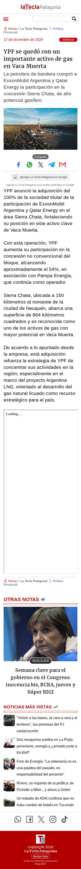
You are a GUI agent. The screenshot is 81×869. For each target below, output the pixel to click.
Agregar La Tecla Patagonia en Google (43, 177)
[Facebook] (29, 819)
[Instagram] (53, 819)
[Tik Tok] (64, 819)
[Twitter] (41, 819)
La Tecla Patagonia (33, 28)
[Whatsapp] (18, 819)
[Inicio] (40, 7)
